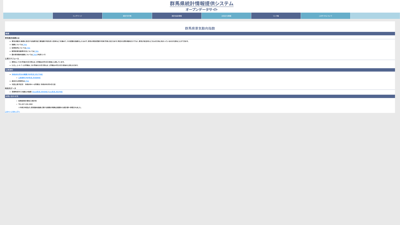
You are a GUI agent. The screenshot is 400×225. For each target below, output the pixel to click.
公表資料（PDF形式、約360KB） (29, 78)
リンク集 (276, 16)
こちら (25, 44)
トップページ (77, 16)
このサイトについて (325, 16)
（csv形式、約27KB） (56, 92)
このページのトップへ (12, 112)
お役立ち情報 (226, 16)
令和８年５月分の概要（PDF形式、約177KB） (27, 74)
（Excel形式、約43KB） (40, 92)
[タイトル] (201, 6)
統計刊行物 (127, 16)
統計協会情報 (177, 16)
